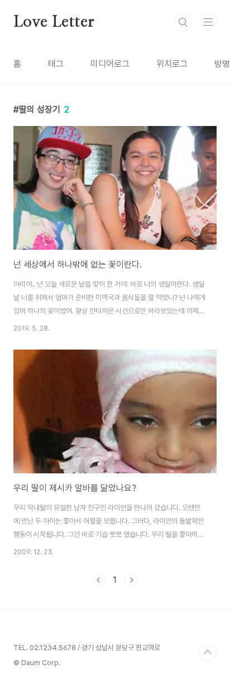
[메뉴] (208, 21)
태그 (56, 64)
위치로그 (172, 64)
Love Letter (53, 22)
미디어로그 (110, 64)
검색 (183, 22)
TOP (208, 652)
